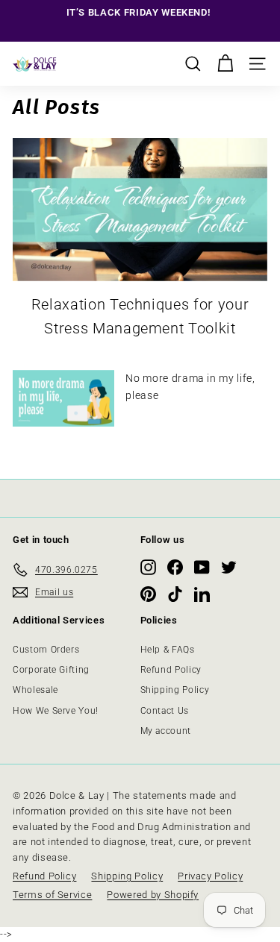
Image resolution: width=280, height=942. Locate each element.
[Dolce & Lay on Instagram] (148, 567)
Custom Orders (46, 649)
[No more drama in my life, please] (63, 398)
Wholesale (35, 690)
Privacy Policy (210, 876)
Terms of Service (52, 894)
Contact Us (165, 711)
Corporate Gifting (51, 670)
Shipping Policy (175, 690)
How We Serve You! (56, 711)
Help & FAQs (167, 649)
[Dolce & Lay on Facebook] (175, 567)
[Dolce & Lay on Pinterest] (148, 594)
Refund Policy (171, 670)
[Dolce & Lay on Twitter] (229, 567)
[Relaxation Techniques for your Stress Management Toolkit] (140, 209)
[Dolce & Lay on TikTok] (175, 594)
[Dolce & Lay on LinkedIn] (202, 594)
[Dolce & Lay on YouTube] (202, 567)
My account (166, 731)
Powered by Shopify (153, 894)
